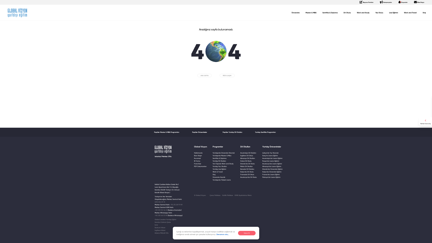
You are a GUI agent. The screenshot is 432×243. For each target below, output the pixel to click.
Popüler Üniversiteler (199, 132)
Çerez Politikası (215, 195)
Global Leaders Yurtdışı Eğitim (165, 219)
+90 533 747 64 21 (161, 210)
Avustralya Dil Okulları (248, 153)
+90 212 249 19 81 (176, 205)
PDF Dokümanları (200, 166)
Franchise (197, 164)
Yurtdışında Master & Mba (222, 156)
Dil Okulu (347, 13)
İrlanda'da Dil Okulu (247, 164)
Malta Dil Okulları (246, 166)
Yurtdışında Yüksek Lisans (222, 180)
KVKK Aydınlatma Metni (243, 195)
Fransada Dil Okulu (247, 174)
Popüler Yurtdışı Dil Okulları (232, 132)
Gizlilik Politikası (227, 195)
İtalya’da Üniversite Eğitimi (271, 172)
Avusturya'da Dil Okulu (248, 177)
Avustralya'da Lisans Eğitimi (272, 158)
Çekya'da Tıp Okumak (270, 153)
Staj (424, 13)
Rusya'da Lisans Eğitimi (270, 161)
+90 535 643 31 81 (161, 215)
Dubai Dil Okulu (246, 161)
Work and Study (363, 13)
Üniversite (296, 13)
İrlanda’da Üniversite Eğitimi (272, 169)
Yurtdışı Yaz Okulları (220, 166)
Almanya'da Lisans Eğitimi (271, 166)
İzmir (156, 225)
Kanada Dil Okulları (247, 169)
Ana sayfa (205, 75)
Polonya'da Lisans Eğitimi (271, 177)
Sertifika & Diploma (330, 13)
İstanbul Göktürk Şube (163, 222)
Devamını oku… (222, 234)
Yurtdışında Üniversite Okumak (224, 153)
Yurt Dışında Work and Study (223, 164)
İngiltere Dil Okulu (246, 156)
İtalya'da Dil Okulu (247, 172)
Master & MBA (311, 13)
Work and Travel (410, 13)
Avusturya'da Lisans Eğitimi (272, 164)
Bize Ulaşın (227, 75)
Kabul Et (247, 233)
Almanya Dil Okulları (247, 158)
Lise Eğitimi (393, 13)
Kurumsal (197, 158)
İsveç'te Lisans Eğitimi (270, 156)
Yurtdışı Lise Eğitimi (219, 169)
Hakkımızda (198, 153)
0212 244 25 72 (160, 202)
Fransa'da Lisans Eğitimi (271, 174)
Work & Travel (218, 172)
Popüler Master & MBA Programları (166, 132)
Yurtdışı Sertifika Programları (265, 132)
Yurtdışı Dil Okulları (219, 161)
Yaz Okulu (379, 13)
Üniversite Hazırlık (219, 177)
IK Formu (197, 161)
